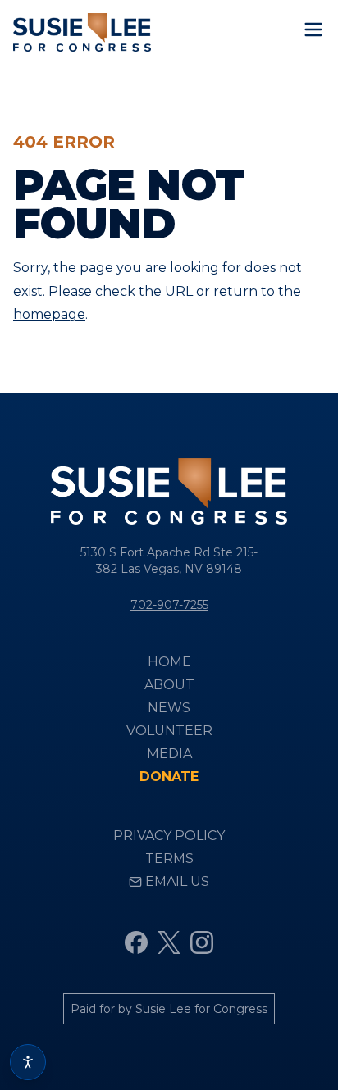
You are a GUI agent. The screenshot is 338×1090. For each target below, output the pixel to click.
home (169, 662)
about (169, 685)
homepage (49, 314)
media (169, 753)
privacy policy (169, 835)
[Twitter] (169, 942)
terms (169, 858)
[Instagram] (201, 942)
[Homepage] (82, 32)
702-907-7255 (169, 604)
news (169, 707)
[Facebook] (136, 942)
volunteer (169, 730)
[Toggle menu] (313, 29)
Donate (169, 776)
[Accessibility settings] (28, 1062)
